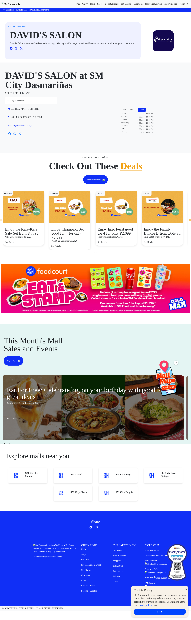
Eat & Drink (118, 566)
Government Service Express (157, 555)
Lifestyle (116, 576)
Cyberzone (85, 575)
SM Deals (85, 560)
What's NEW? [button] (82, 4)
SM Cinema (86, 570)
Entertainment (118, 571)
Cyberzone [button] (138, 4)
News (115, 581)
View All (12, 360)
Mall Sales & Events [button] (153, 4)
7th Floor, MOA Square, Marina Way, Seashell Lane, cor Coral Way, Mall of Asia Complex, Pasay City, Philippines (54, 548)
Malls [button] (92, 4)
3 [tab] (9, 443)
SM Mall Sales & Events (91, 565)
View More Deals (93, 179)
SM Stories (117, 550)
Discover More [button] (170, 4)
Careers (84, 580)
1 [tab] (94, 253)
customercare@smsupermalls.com (48, 557)
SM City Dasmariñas (16, 27)
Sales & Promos (119, 555)
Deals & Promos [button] (111, 4)
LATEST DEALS (21, 10)
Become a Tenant (88, 586)
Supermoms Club (152, 550)
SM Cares (149, 577)
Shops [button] (99, 4)
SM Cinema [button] (126, 4)
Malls (83, 549)
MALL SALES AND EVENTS (39, 10)
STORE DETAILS (8, 10)
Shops (83, 554)
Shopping (117, 561)
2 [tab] (97, 253)
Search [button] (182, 4)
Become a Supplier (89, 591)
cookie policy (145, 605)
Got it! (160, 612)
